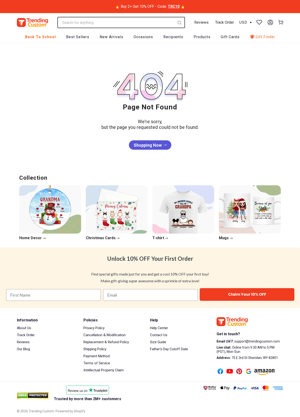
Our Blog (23, 349)
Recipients (173, 37)
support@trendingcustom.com (257, 341)
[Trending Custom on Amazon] (264, 372)
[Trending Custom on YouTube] (229, 372)
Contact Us (158, 335)
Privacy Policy (94, 328)
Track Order (224, 22)
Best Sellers (77, 37)
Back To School (40, 37)
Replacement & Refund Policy (106, 342)
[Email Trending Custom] (248, 372)
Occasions (143, 37)
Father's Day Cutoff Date (169, 349)
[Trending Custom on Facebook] (220, 372)
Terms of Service (96, 363)
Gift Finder (265, 37)
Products (202, 37)
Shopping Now (148, 145)
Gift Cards (230, 37)
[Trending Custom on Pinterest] (239, 372)
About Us (24, 328)
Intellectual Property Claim (103, 370)
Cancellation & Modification (104, 335)
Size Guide (158, 342)
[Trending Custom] (32, 22)
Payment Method (96, 356)
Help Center (159, 328)
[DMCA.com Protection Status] (33, 395)
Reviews (201, 22)
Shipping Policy (94, 349)
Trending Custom (41, 411)
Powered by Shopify (70, 411)
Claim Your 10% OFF (247, 294)
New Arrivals (111, 37)
